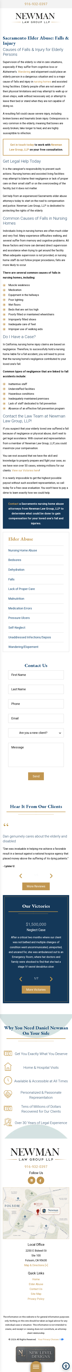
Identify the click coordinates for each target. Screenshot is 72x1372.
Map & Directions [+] (36, 1265)
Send (36, 776)
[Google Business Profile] (31, 1180)
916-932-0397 (36, 4)
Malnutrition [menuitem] (16, 598)
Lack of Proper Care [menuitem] (21, 589)
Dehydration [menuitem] (16, 569)
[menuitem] (36, 1279)
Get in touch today (22, 144)
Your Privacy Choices (48, 1339)
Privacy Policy (36, 1298)
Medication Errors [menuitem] (20, 608)
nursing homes (42, 81)
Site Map (36, 1293)
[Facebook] (40, 1180)
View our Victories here (25, 470)
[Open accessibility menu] (66, 1366)
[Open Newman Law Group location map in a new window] (36, 1213)
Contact (13, 503)
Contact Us (36, 1289)
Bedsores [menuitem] (14, 560)
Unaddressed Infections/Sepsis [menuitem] (29, 637)
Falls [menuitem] (11, 579)
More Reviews (36, 886)
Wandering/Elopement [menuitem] (23, 647)
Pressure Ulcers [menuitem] (19, 618)
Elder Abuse (36, 1284)
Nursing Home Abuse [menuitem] (22, 550)
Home (36, 1279)
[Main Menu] (36, 1366)
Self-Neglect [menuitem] (16, 627)
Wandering (24, 71)
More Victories (36, 989)
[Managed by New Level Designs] (36, 1355)
